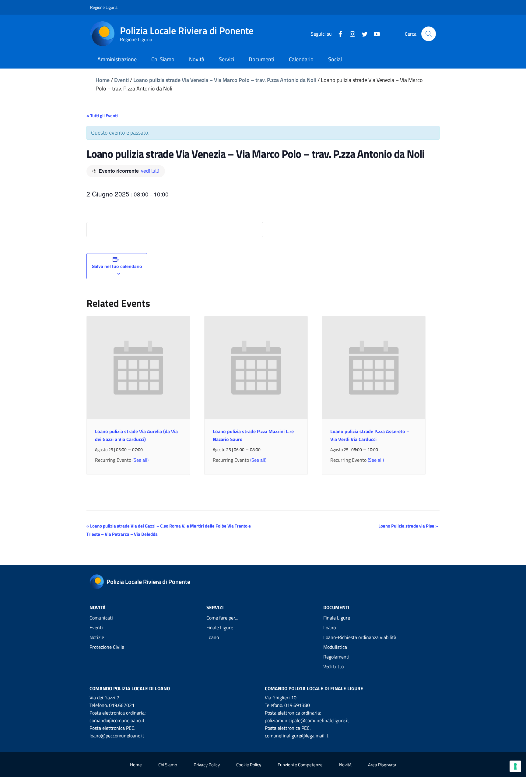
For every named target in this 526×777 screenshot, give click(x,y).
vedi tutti (150, 170)
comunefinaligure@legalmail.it (296, 735)
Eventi (121, 80)
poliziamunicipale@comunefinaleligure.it (307, 720)
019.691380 (297, 705)
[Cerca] (428, 33)
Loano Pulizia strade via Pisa (408, 525)
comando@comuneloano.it (117, 720)
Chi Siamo (167, 764)
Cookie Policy (248, 764)
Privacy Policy (207, 764)
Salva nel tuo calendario (117, 266)
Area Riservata (382, 764)
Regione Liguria (103, 7)
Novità (345, 764)
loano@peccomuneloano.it (116, 735)
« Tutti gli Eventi (102, 115)
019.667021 (122, 705)
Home (103, 80)
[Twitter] (362, 33)
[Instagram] (350, 33)
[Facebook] (338, 33)
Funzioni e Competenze (300, 764)
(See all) (140, 460)
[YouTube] (374, 33)
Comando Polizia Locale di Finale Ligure (314, 688)
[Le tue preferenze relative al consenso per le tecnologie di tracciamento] (515, 766)
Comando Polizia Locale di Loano (129, 688)
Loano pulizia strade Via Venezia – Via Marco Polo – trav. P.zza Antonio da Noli (224, 80)
